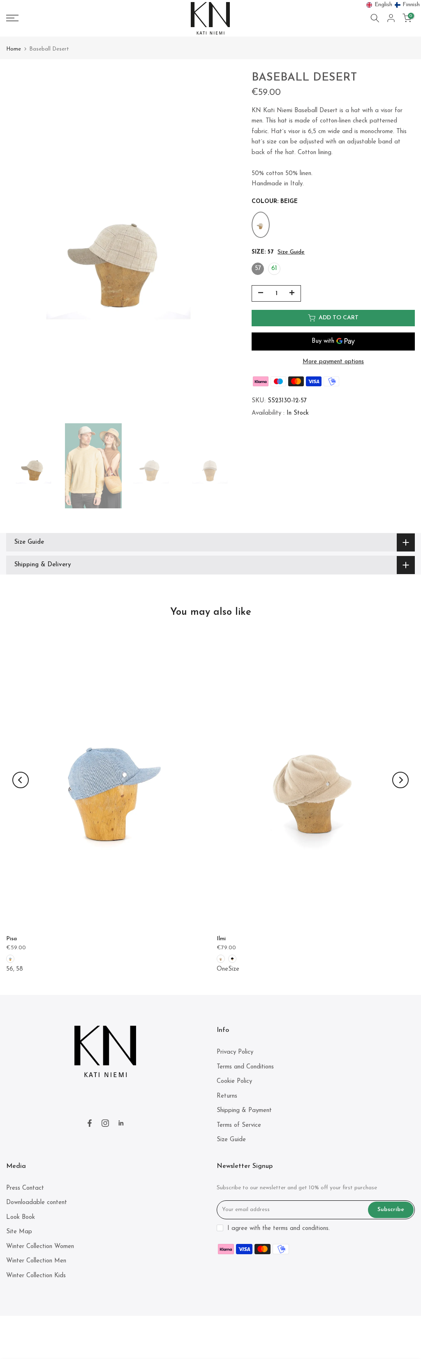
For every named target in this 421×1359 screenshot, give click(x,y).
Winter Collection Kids (36, 1276)
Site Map (19, 1232)
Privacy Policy (235, 1052)
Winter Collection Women (40, 1247)
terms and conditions (300, 1228)
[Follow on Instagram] (105, 1123)
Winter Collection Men (36, 1261)
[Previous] (20, 780)
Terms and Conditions (245, 1067)
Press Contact (25, 1188)
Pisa (11, 939)
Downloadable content (36, 1203)
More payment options (333, 362)
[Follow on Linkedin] (121, 1123)
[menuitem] (379, 5)
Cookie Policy (234, 1081)
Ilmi (221, 939)
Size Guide (291, 252)
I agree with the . (278, 1228)
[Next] (400, 780)
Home (13, 49)
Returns (227, 1096)
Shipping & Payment (244, 1111)
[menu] (393, 5)
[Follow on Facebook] (89, 1123)
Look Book (20, 1217)
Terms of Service (239, 1125)
